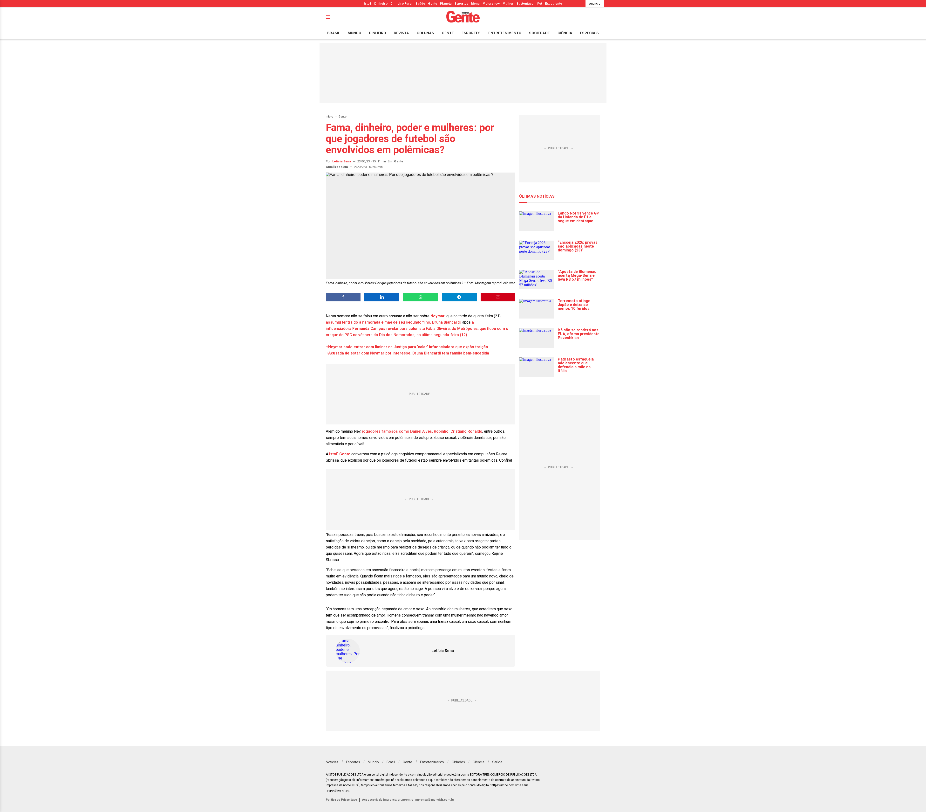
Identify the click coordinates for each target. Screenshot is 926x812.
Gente (432, 3)
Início (329, 116)
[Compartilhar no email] (498, 297)
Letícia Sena (341, 161)
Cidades (458, 762)
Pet (539, 3)
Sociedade (539, 33)
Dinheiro (381, 3)
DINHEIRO (377, 33)
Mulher (508, 3)
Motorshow (491, 3)
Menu (475, 3)
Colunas (425, 33)
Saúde (420, 3)
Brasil (333, 33)
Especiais (589, 33)
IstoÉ (367, 3)
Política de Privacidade (341, 799)
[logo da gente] (463, 17)
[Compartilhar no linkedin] (381, 297)
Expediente (553, 3)
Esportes (461, 3)
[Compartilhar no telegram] (459, 297)
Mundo (354, 33)
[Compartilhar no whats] (420, 297)
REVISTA (401, 33)
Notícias (332, 762)
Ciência (565, 33)
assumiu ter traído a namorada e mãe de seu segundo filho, (378, 322)
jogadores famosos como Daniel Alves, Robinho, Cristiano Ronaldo (421, 431)
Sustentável (525, 3)
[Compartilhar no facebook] (343, 297)
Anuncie (594, 3)
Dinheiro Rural (401, 3)
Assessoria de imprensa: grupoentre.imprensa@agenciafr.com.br (408, 799)
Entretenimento (504, 33)
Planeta (446, 3)
